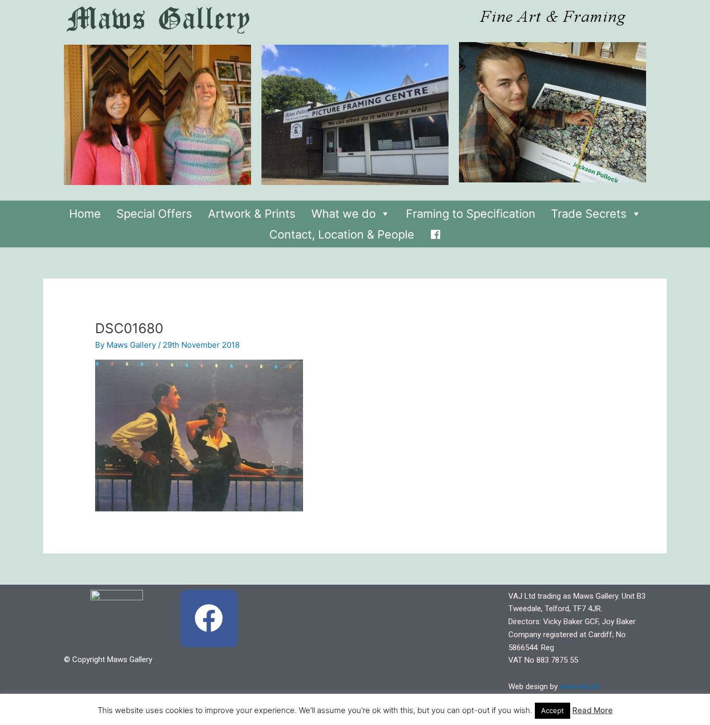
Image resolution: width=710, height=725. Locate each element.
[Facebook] (435, 231)
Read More (592, 710)
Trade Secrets (589, 213)
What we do (343, 213)
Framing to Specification (470, 213)
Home (85, 213)
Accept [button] (552, 710)
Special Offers (154, 213)
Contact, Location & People (341, 234)
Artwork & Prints (252, 213)
